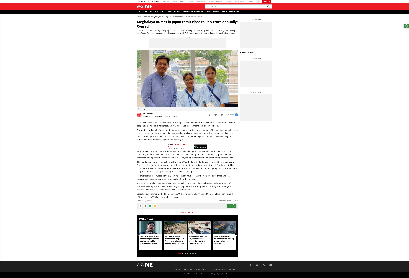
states (146, 12)
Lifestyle (217, 12)
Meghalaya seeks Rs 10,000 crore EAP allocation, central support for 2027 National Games (198, 239)
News (139, 17)
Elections (154, 12)
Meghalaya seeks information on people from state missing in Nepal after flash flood (174, 239)
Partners (232, 269)
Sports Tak (250, 1)
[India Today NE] (145, 7)
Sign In (265, 2)
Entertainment (197, 12)
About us (177, 269)
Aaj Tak (175, 1)
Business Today (201, 1)
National (177, 12)
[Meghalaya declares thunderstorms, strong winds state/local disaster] (224, 227)
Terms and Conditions (217, 269)
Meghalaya (146, 17)
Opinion (186, 12)
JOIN (229, 206)
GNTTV (182, 1)
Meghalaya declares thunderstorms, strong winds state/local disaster (224, 239)
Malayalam (219, 1)
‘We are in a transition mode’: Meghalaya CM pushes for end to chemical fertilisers (149, 239)
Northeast (156, 1)
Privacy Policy (201, 269)
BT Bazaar (228, 1)
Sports (209, 12)
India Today (166, 1)
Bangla (211, 1)
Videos (225, 12)
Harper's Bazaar (239, 1)
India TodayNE (148, 114)
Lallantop (190, 1)
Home (139, 12)
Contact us (188, 269)
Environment (234, 12)
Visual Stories (166, 12)
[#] (150, 206)
